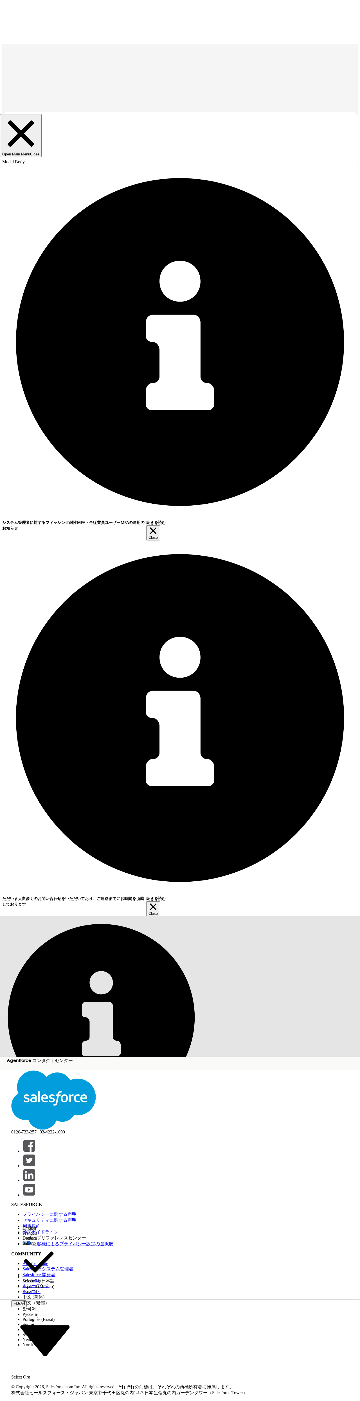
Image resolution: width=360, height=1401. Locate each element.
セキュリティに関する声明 (49, 1220)
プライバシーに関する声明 (49, 1214)
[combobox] (45, 1340)
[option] (38, 1228)
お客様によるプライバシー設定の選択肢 (72, 1243)
